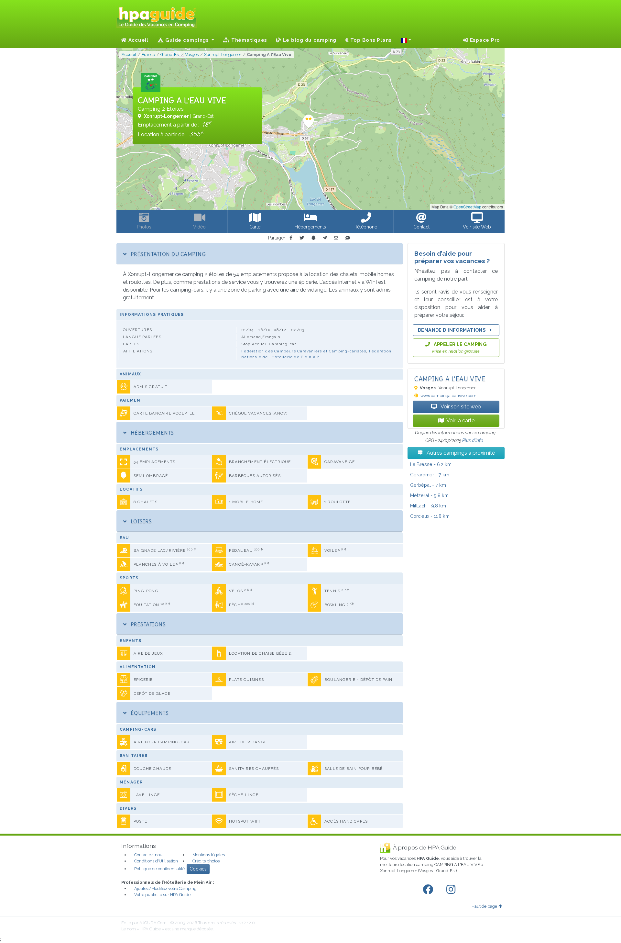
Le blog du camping (308, 40)
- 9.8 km (429, 495)
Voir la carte (460, 420)
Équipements (149, 713)
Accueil (137, 40)
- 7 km (429, 474)
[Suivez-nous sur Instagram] (452, 890)
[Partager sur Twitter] (302, 238)
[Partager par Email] (336, 238)
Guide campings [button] (187, 40)
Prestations (147, 624)
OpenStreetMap (467, 206)
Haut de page (484, 906)
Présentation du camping (167, 254)
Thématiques (248, 40)
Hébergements (151, 432)
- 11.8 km (430, 516)
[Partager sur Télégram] (325, 238)
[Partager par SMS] (348, 238)
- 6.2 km (431, 464)
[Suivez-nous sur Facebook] (429, 889)
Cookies (198, 868)
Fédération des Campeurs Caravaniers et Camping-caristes (303, 351)
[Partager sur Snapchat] (313, 238)
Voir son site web (460, 407)
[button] (406, 40)
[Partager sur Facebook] (291, 238)
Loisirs (140, 521)
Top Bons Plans (370, 40)
